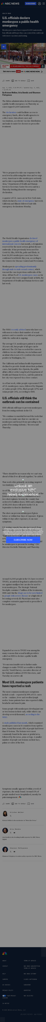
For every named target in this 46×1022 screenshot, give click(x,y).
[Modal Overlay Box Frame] (23, 511)
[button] (43, 477)
